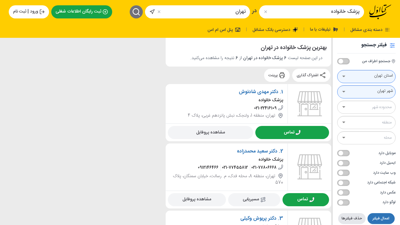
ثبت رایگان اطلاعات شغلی (78, 11)
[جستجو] (136, 11)
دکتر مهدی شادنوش (258, 92)
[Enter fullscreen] (9, 75)
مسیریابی (251, 199)
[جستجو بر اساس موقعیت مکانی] (152, 12)
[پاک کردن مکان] (159, 11)
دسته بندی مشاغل (367, 29)
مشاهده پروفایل (210, 132)
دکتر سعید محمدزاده (257, 151)
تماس (289, 132)
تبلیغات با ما (321, 29)
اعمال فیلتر (380, 218)
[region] (83, 131)
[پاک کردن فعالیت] (265, 11)
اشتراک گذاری (308, 75)
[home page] (380, 11)
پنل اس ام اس (221, 29)
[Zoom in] (9, 47)
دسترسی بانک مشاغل (272, 29)
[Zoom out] (9, 59)
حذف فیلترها (352, 218)
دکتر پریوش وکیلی (258, 218)
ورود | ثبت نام (25, 11)
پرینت (273, 75)
